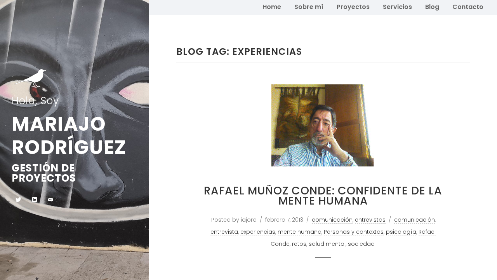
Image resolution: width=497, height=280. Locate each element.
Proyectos (353, 6)
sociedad (361, 244)
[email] (50, 200)
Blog (432, 6)
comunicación (332, 220)
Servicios (397, 6)
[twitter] (18, 200)
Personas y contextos (354, 232)
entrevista (224, 232)
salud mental (327, 244)
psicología (401, 232)
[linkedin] (34, 200)
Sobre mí (308, 6)
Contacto (467, 6)
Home (271, 6)
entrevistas (370, 220)
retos (299, 244)
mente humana (299, 232)
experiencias (257, 232)
